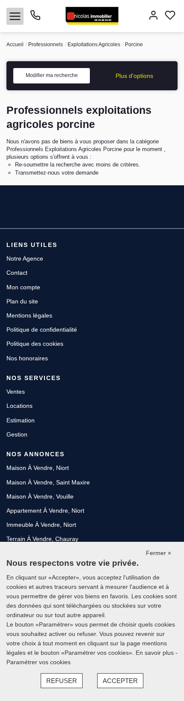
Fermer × (158, 553)
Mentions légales (29, 315)
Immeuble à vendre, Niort (41, 524)
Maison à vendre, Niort (37, 467)
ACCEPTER (120, 680)
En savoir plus (155, 652)
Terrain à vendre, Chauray (42, 538)
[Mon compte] (153, 16)
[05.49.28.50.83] (35, 18)
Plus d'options (134, 75)
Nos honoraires (27, 358)
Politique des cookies (34, 343)
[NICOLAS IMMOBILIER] (92, 15)
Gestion (16, 434)
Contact (16, 272)
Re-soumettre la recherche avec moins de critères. (77, 164)
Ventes (15, 391)
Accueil (15, 45)
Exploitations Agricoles (94, 45)
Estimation (20, 420)
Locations (19, 405)
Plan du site (22, 301)
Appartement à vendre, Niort (45, 510)
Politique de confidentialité (41, 329)
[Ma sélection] (170, 16)
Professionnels (45, 45)
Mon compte (23, 287)
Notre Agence (24, 258)
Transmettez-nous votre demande (56, 172)
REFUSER (61, 680)
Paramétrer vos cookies (38, 662)
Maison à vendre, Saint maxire (48, 482)
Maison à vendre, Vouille (40, 496)
